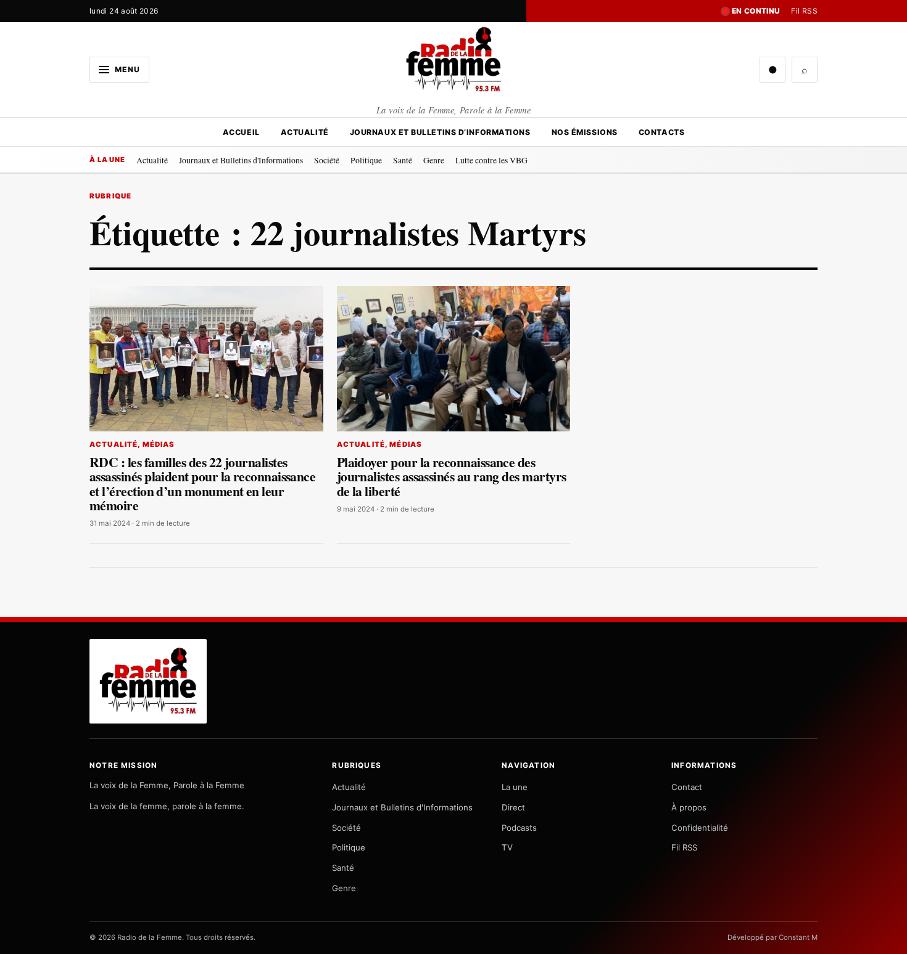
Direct (513, 807)
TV (507, 847)
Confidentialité (699, 828)
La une (515, 787)
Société (326, 160)
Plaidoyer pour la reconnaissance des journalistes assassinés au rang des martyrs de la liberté (451, 476)
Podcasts (519, 828)
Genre (433, 160)
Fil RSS (804, 10)
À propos (688, 807)
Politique (366, 160)
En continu (756, 10)
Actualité (305, 132)
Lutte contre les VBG (491, 160)
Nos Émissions (585, 132)
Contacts (661, 132)
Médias (159, 444)
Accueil (241, 132)
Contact (686, 787)
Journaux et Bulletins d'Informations (241, 160)
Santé (402, 160)
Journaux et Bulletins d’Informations (440, 132)
